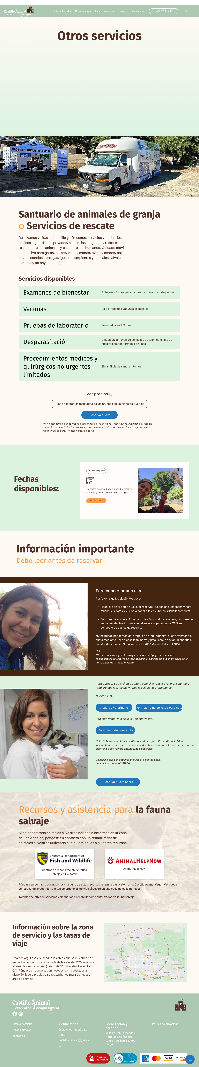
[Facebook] (14, 1013)
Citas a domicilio (22, 1023)
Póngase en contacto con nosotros (41, 970)
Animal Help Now (134, 868)
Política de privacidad (165, 1023)
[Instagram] (21, 1013)
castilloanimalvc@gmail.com (145, 640)
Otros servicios (21, 1029)
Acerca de (18, 1035)
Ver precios (97, 394)
